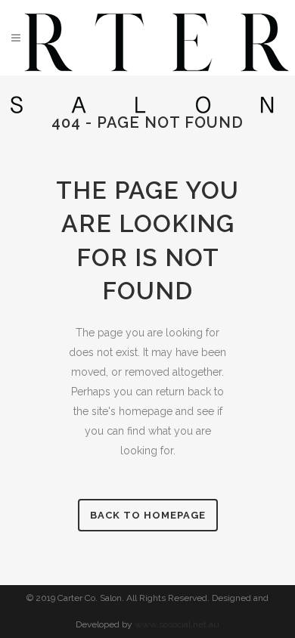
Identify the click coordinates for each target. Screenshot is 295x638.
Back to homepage (148, 515)
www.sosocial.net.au (177, 624)
